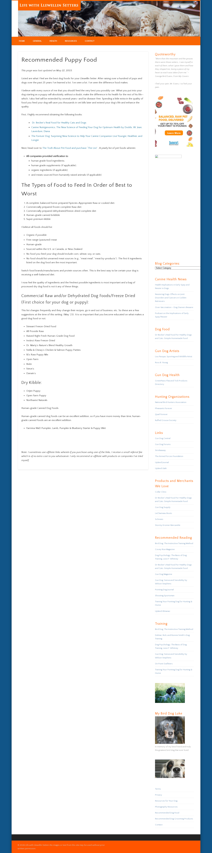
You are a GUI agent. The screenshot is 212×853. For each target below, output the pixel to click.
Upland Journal (162, 462)
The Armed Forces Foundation (169, 456)
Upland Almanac (162, 611)
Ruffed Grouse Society (165, 420)
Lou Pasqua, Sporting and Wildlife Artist (173, 356)
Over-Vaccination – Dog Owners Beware (174, 307)
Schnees (159, 519)
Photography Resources (166, 807)
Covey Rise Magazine (165, 549)
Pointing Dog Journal (164, 589)
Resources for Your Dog (166, 801)
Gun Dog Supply (162, 507)
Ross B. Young (161, 362)
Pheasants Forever (163, 408)
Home (22, 41)
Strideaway (160, 450)
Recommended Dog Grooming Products (174, 819)
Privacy (158, 795)
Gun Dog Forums (163, 444)
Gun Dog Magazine (163, 574)
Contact (89, 41)
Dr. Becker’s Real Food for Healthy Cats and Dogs (59, 122)
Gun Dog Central (162, 438)
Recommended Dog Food (167, 813)
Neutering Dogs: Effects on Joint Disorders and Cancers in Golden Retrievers (170, 297)
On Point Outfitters (164, 663)
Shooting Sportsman (164, 595)
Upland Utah (161, 468)
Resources (71, 41)
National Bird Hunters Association (170, 402)
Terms (158, 789)
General (37, 41)
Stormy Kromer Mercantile (167, 525)
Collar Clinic (160, 492)
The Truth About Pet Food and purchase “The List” (69, 148)
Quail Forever (161, 414)
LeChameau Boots (163, 513)
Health (53, 41)
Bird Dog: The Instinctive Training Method (174, 543)
